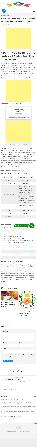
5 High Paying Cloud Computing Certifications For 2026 (17, 403)
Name (5, 342)
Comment (6, 331)
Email (21, 342)
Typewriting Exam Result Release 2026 (12, 416)
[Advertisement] (18, 38)
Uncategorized (5, 15)
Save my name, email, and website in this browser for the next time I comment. (18, 356)
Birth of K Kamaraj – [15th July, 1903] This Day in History (8, 304)
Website (5, 348)
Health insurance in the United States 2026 (13, 399)
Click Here (32, 247)
